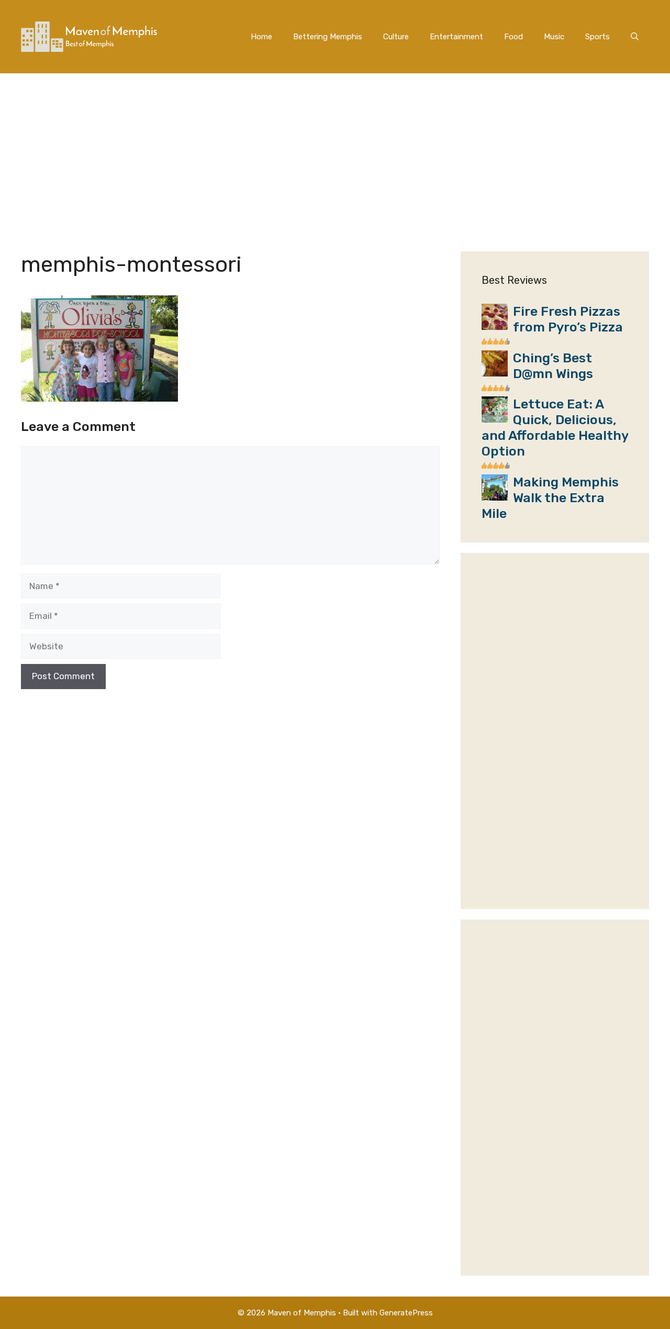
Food (513, 36)
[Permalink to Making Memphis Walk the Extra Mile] (495, 497)
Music (554, 36)
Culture (396, 36)
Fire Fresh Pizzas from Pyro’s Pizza (568, 319)
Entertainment (456, 36)
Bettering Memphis (327, 36)
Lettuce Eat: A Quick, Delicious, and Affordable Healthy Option (555, 427)
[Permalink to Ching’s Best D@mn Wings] (495, 373)
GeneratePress (406, 1312)
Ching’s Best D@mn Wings (553, 365)
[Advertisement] (335, 152)
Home (261, 36)
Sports (597, 36)
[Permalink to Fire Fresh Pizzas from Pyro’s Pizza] (495, 327)
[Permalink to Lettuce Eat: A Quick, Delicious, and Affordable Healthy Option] (495, 419)
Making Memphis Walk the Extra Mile (550, 497)
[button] (634, 36)
